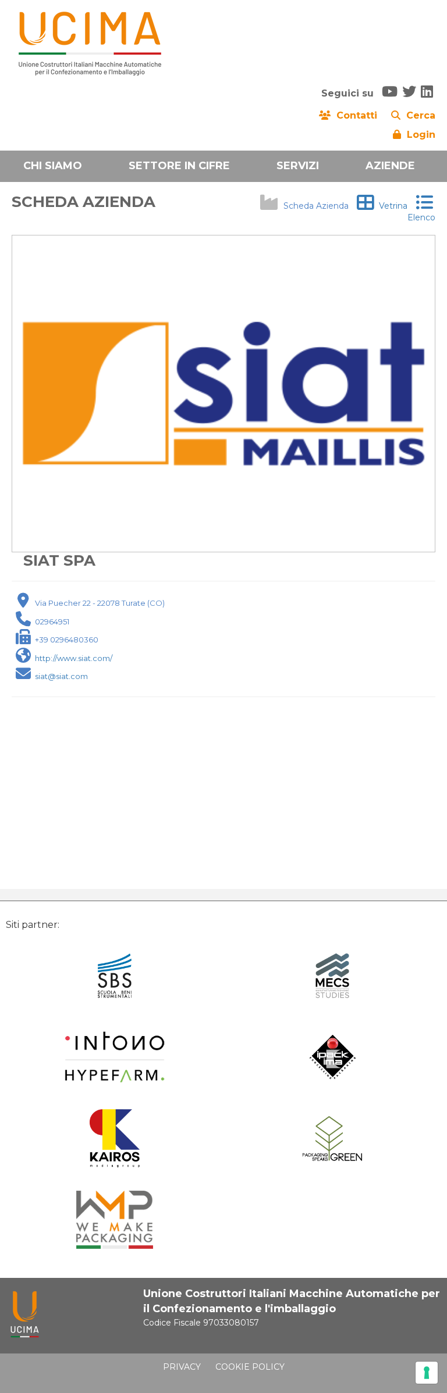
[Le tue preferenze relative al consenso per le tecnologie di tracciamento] (427, 1373)
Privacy (182, 1367)
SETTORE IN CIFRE (179, 165)
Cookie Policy (250, 1367)
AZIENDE (390, 165)
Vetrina (390, 206)
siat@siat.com (61, 676)
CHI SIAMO (52, 165)
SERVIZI (297, 165)
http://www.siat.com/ (73, 658)
